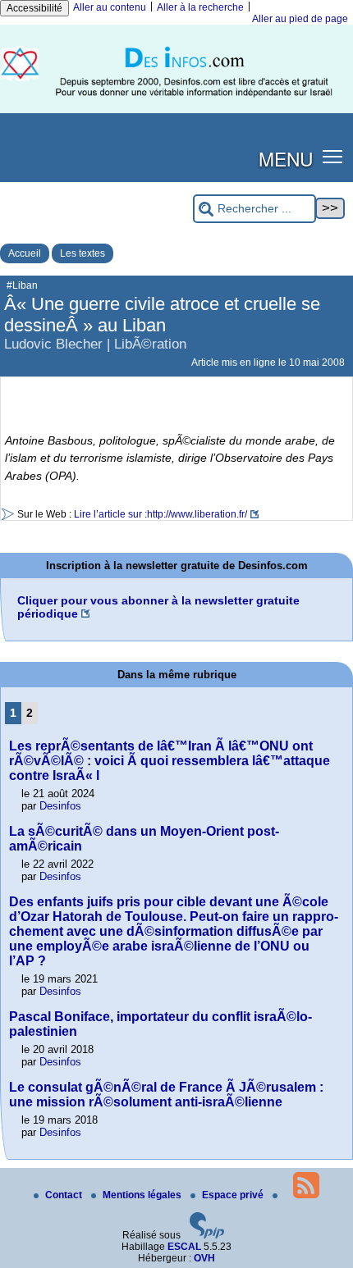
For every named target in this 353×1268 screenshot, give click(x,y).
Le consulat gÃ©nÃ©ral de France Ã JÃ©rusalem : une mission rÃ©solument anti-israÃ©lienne (166, 1094)
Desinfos (60, 806)
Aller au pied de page (300, 19)
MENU (286, 158)
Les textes (82, 253)
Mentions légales (143, 1195)
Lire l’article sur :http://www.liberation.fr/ (160, 514)
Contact (65, 1195)
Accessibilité (34, 8)
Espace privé (234, 1195)
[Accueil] (176, 110)
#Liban (22, 285)
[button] (333, 155)
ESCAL (184, 1246)
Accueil (24, 253)
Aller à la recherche (200, 7)
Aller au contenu (109, 7)
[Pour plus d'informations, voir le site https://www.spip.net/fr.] (207, 1235)
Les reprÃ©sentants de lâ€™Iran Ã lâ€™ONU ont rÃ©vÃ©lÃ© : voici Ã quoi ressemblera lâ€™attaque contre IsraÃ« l (169, 760)
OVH (204, 1258)
